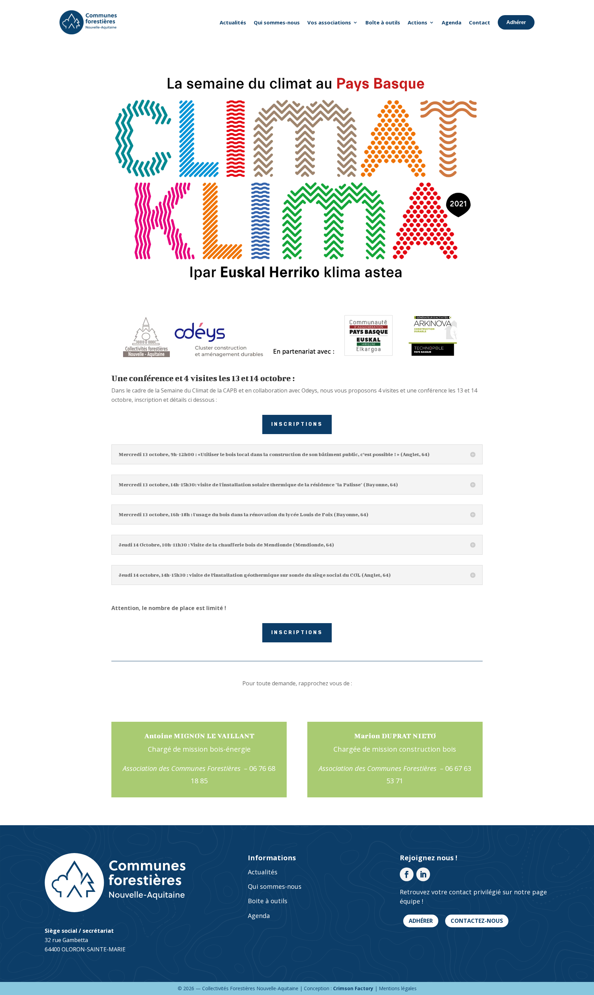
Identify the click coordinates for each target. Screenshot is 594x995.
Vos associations (329, 22)
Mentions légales (398, 988)
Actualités (233, 22)
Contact (479, 22)
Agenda (451, 22)
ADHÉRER (421, 921)
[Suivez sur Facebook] (407, 874)
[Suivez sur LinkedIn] (423, 874)
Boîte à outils (382, 22)
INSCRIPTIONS (297, 632)
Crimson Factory (353, 988)
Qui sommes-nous (277, 22)
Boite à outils (267, 901)
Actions (417, 22)
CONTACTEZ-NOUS (477, 921)
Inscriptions (297, 424)
